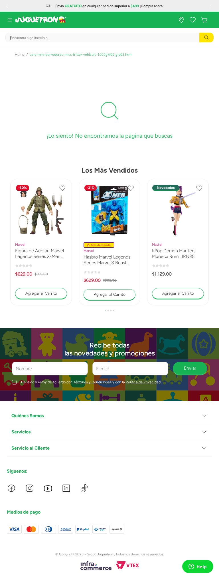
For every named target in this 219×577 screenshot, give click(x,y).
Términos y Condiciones (92, 382)
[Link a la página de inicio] (19, 54)
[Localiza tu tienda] (181, 19)
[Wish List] (192, 19)
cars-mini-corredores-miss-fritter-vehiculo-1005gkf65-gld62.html (81, 54)
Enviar (190, 368)
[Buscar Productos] (206, 37)
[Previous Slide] (8, 6)
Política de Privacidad (143, 382)
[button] (105, 310)
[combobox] (109, 37)
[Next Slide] (211, 6)
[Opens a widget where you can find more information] (197, 567)
